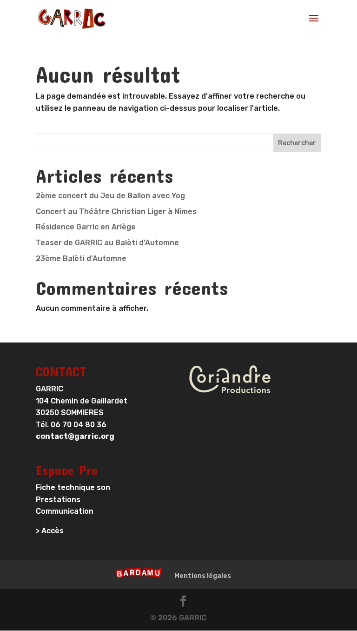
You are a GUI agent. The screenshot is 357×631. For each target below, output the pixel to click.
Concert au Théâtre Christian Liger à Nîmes (116, 211)
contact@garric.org (75, 436)
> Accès (50, 530)
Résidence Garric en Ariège (86, 226)
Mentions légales (202, 576)
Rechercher (297, 143)
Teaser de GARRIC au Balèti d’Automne (107, 242)
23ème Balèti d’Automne (81, 258)
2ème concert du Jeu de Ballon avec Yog (110, 195)
